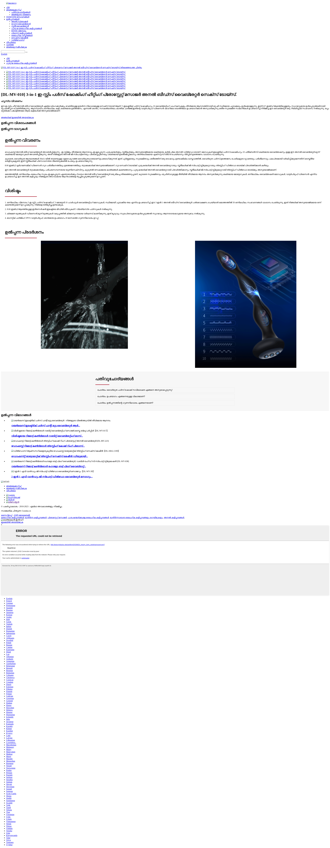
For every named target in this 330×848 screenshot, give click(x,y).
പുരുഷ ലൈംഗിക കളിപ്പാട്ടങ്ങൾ (26, 28)
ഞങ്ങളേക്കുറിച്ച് (13, 10)
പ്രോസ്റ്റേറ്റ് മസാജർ (57, 517)
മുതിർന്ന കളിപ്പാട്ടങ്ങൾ (36, 517)
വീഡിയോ (11, 42)
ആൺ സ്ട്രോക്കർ (19, 21)
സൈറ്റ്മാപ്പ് (6, 515)
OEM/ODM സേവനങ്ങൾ (17, 17)
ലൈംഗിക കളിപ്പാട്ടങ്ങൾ (12, 517)
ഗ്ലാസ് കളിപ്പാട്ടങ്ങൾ (21, 33)
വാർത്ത (10, 45)
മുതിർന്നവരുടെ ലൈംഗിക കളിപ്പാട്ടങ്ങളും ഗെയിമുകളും (136, 517)
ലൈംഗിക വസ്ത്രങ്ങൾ (21, 35)
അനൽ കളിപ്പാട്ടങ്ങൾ (174, 517)
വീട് (8, 7)
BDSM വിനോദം (18, 31)
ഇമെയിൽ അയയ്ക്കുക (12, 522)
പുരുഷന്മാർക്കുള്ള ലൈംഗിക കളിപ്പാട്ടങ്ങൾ (88, 517)
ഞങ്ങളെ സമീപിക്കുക (16, 47)
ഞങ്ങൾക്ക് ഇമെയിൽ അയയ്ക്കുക (17, 117)
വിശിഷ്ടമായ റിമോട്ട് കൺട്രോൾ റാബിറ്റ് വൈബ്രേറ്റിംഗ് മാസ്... (47, 436)
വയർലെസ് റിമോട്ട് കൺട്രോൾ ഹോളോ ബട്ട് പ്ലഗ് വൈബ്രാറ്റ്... (48, 466)
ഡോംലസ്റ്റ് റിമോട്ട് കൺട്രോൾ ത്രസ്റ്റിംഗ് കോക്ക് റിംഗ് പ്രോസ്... (48, 446)
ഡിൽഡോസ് (17, 40)
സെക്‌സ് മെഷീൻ (19, 38)
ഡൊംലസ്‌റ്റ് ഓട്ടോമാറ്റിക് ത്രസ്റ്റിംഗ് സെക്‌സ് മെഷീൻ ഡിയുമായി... (49, 456)
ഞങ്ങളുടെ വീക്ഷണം (21, 14)
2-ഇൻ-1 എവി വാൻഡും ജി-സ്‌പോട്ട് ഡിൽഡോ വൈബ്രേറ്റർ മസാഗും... (52, 476)
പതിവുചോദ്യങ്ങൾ (20, 12)
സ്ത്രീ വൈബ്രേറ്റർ (20, 26)
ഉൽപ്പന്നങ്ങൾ (12, 19)
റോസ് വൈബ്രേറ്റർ (21, 24)
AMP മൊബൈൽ (22, 515)
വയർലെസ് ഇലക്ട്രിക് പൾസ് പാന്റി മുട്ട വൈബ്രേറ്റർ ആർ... (45, 425)
